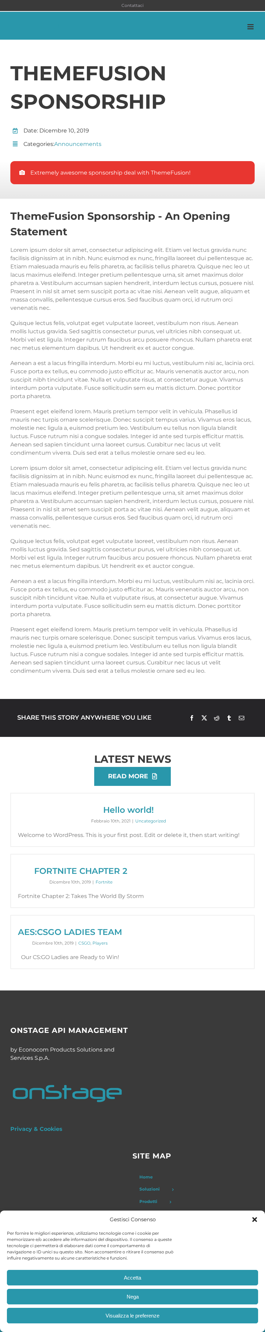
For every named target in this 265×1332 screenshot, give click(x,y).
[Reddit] (216, 717)
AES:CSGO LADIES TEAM (70, 932)
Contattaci (132, 5)
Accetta (132, 1278)
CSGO (84, 943)
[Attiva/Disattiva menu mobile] (251, 26)
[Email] (241, 717)
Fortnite (104, 882)
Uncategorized (150, 820)
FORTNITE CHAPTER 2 (80, 871)
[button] (254, 1219)
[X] (204, 717)
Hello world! (128, 810)
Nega (133, 1297)
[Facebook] (192, 717)
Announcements (77, 144)
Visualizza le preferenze (132, 1316)
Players (100, 943)
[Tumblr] (229, 717)
